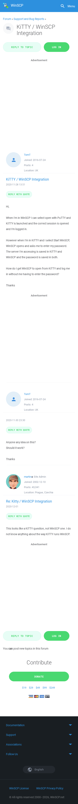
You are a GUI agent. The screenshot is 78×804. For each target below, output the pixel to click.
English (39, 769)
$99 (45, 687)
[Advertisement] (39, 102)
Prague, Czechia (44, 492)
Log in (56, 47)
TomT (27, 154)
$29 (31, 687)
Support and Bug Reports (29, 19)
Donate (39, 676)
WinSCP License (19, 788)
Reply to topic (22, 47)
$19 (24, 687)
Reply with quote (19, 194)
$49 (38, 687)
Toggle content (39, 725)
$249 (52, 687)
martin (27, 476)
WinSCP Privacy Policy (49, 788)
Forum (7, 19)
